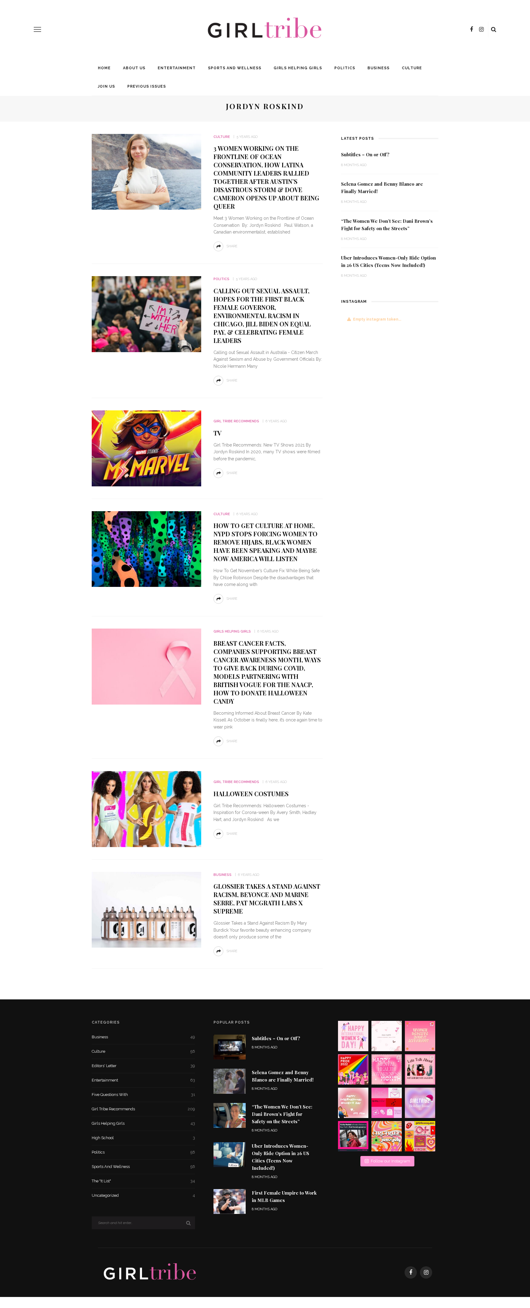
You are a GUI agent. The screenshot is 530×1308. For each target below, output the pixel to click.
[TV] (146, 448)
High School (143, 1137)
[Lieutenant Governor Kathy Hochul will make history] (353, 1136)
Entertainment (177, 68)
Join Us (106, 86)
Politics (344, 68)
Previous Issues (146, 86)
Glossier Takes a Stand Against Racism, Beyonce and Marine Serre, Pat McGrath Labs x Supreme (266, 898)
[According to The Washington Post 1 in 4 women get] (420, 1036)
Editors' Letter (143, 1065)
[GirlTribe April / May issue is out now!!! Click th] (420, 1136)
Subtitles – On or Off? (365, 154)
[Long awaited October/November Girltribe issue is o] (386, 1036)
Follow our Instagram (390, 1161)
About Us (134, 68)
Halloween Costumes (251, 793)
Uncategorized (143, 1195)
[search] (493, 29)
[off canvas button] (37, 29)
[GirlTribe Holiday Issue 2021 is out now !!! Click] (420, 1103)
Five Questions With (143, 1094)
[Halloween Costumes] (146, 809)
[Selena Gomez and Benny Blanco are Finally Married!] (229, 1081)
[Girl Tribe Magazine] (150, 1272)
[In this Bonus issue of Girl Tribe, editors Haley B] (386, 1103)
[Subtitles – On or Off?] (229, 1047)
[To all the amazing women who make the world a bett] (353, 1036)
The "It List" (143, 1181)
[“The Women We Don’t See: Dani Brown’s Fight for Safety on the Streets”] (229, 1115)
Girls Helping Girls (298, 68)
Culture (412, 68)
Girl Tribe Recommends (236, 421)
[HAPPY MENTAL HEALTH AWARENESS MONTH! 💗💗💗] (386, 1069)
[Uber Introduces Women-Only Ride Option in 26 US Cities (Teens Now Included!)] (229, 1154)
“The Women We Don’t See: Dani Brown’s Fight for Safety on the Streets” (282, 1114)
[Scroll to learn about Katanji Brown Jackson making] (420, 1069)
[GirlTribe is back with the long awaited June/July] (386, 1136)
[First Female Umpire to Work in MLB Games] (229, 1201)
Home (104, 68)
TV (217, 433)
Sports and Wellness (234, 68)
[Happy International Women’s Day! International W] (353, 1103)
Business (378, 68)
